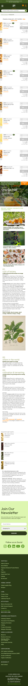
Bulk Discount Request (6, 606)
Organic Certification (6, 657)
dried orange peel (10, 419)
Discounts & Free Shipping (7, 620)
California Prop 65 (5, 598)
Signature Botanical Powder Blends (10, 567)
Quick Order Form (5, 574)
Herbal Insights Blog (6, 585)
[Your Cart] (23, 6)
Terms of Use (4, 596)
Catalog (3, 576)
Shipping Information (6, 623)
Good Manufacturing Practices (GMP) (10, 653)
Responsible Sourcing (6, 642)
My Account (4, 578)
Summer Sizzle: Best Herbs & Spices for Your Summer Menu (14, 265)
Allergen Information (6, 629)
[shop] (5, 6)
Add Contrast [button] (4, 664)
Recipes (3, 587)
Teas (2, 570)
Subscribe (14, 533)
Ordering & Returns (6, 618)
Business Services (6, 637)
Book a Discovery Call (6, 604)
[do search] (26, 11)
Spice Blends (4, 565)
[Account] (26, 6)
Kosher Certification (6, 655)
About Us (3, 634)
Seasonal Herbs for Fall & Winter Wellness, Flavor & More (12, 247)
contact (26, 32)
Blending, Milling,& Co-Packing (5, 639)
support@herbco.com (14, 684)
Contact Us (24, 183)
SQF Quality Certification (7, 651)
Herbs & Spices (5, 563)
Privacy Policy (4, 594)
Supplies (3, 572)
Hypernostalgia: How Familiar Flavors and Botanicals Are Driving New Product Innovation (13, 228)
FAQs (2, 644)
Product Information (6, 627)
